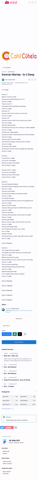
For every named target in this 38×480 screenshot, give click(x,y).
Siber (15, 310)
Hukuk (21, 310)
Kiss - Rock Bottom (10, 367)
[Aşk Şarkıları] (27, 396)
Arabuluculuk (27, 310)
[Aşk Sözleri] (10, 396)
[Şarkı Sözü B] (15, 353)
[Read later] (29, 79)
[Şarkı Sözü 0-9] (10, 404)
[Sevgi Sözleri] (10, 400)
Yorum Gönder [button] (19, 342)
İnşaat (7, 312)
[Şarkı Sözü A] (27, 404)
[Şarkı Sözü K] (13, 364)
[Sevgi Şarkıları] (27, 400)
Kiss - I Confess (9, 386)
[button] (2, 2)
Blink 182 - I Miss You (11, 356)
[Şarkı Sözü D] (6, 325)
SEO (12, 310)
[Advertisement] (19, 25)
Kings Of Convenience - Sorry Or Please (17, 380)
